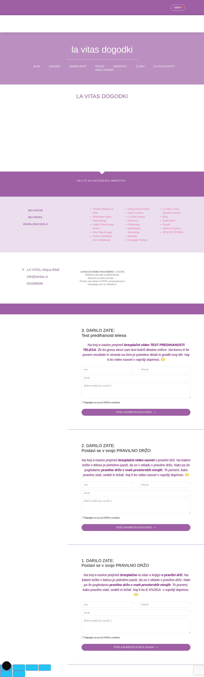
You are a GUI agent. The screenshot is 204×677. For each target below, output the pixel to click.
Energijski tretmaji (137, 240)
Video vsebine (135, 213)
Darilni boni (169, 220)
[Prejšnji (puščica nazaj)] (6, 674)
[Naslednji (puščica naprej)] (19, 674)
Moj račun (35, 210)
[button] (18, 188)
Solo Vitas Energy (102, 232)
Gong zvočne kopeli (138, 209)
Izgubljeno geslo (35, 224)
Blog (165, 216)
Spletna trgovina (172, 228)
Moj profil (35, 217)
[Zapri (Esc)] (45, 667)
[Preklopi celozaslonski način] (19, 667)
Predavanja (134, 224)
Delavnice (133, 220)
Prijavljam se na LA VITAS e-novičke (102, 402)
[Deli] (32, 667)
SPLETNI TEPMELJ (173, 232)
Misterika (132, 236)
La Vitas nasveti (136, 216)
